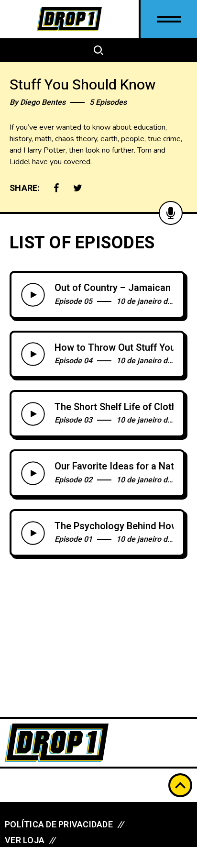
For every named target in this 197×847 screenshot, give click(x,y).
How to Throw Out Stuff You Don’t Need (114, 348)
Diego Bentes (43, 102)
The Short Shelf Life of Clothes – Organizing (114, 407)
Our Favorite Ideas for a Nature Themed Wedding (114, 466)
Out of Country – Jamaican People (114, 288)
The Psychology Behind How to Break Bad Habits (114, 526)
